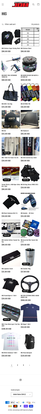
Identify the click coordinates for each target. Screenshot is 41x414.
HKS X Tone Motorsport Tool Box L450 (11, 325)
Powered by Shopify (28, 410)
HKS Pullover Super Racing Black (11, 48)
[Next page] (29, 365)
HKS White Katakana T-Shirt (9, 353)
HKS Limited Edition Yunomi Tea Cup (11, 241)
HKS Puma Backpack (26, 353)
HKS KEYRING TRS (25, 104)
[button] (2, 4)
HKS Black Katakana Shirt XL (9, 213)
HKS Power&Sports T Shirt (9, 295)
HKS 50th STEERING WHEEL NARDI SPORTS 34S (30, 296)
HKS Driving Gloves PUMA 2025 (29, 184)
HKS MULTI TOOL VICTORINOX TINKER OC (9, 76)
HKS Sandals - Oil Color (27, 213)
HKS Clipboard (25, 131)
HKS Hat (4, 131)
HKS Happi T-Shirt (26, 324)
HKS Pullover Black (26, 48)
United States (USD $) (19, 394)
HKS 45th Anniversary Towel (29, 158)
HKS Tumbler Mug (26, 269)
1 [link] (11, 365)
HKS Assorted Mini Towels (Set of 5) (29, 241)
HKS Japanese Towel (7, 269)
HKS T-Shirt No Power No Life (10, 158)
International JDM (17, 410)
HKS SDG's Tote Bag (7, 104)
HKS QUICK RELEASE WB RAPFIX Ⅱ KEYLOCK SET (30, 76)
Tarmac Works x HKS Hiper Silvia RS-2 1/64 (11, 185)
